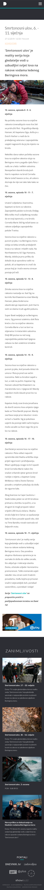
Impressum (6, 885)
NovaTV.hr (5, 4)
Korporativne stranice (29, 887)
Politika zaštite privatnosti (33, 885)
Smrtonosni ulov (18, 593)
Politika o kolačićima (14, 887)
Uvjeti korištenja (17, 885)
